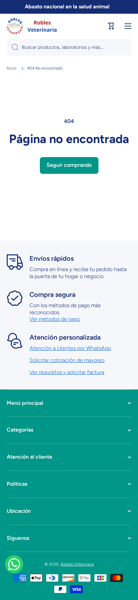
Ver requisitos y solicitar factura (66, 372)
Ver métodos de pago (54, 319)
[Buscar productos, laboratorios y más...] (12, 47)
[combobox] (69, 47)
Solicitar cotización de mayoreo (67, 360)
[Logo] (32, 26)
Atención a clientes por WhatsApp (70, 348)
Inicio (11, 68)
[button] (111, 26)
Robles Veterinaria (77, 564)
